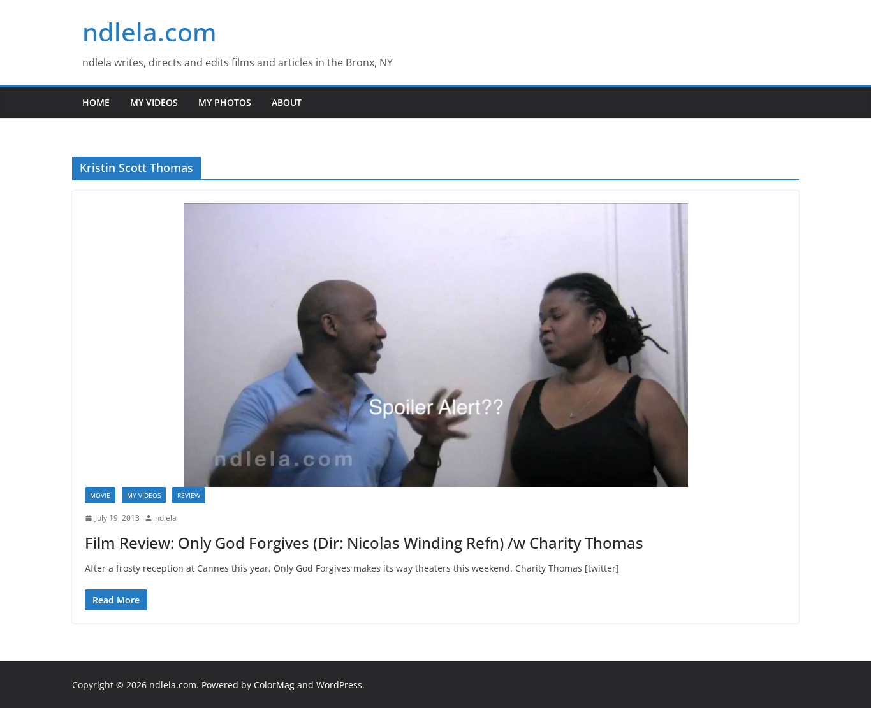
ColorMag (274, 685)
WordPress (339, 685)
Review (188, 495)
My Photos (224, 102)
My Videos (154, 102)
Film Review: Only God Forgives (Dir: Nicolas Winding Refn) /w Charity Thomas (364, 542)
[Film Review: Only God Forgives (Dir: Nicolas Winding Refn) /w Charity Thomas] (435, 345)
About (287, 102)
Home (96, 102)
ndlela (166, 517)
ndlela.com (149, 31)
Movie (100, 495)
